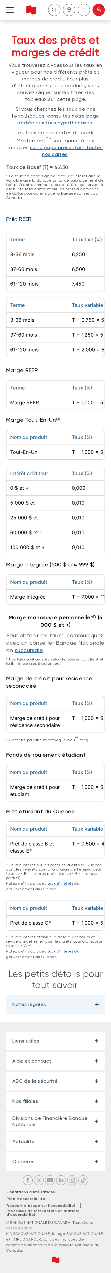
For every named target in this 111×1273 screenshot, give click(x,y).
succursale (29, 650)
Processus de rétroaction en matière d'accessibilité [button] (43, 1213)
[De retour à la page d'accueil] (31, 10)
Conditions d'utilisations (30, 1192)
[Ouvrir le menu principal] (10, 10)
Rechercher (54, 10)
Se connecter (98, 10)
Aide (84, 10)
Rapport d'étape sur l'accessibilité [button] (41, 1205)
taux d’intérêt (61, 883)
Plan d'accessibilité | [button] (29, 1199)
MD (48, 138)
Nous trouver (69, 10)
